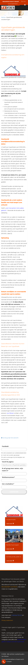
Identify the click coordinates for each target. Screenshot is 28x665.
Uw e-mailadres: (8, 484)
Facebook (5, 446)
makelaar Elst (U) (16, 615)
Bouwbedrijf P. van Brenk (9, 587)
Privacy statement (7, 620)
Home (3, 17)
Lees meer (9, 523)
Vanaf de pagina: (8, 462)
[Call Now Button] (4, 662)
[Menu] (25, 5)
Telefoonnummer (8, 477)
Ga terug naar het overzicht (10, 438)
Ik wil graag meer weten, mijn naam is (12, 469)
